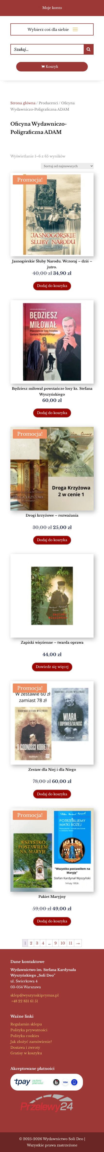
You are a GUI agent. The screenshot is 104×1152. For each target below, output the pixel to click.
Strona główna (23, 103)
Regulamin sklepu (26, 1024)
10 (63, 943)
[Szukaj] (88, 49)
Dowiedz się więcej (52, 667)
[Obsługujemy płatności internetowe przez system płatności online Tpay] (46, 1082)
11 (70, 943)
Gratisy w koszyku (26, 1053)
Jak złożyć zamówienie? (31, 1041)
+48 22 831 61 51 (24, 1001)
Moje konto (52, 8)
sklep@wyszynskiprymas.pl (34, 995)
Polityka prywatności (28, 1030)
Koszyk (52, 66)
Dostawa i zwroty (25, 1047)
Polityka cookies (24, 1036)
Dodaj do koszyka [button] (52, 286)
